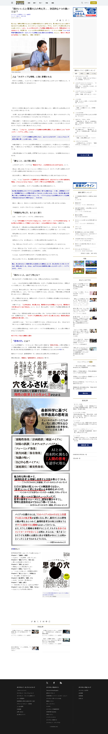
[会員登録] (93, 2)
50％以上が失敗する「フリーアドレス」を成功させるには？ (85, 382)
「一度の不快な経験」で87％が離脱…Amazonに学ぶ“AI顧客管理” (85, 366)
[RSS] (61, 683)
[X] (47, 683)
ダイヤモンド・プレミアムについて (25, 693)
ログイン (87, 2)
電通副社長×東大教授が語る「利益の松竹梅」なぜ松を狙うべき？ (85, 388)
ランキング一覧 (85, 155)
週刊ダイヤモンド (50, 693)
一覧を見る (85, 393)
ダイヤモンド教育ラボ (51, 720)
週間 (88, 73)
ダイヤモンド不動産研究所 (52, 709)
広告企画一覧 (76, 458)
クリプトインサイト (51, 717)
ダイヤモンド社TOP (83, 690)
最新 (76, 73)
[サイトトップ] (20, 2)
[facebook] (54, 683)
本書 (60, 349)
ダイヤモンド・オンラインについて (26, 687)
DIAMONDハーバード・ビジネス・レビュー (56, 695)
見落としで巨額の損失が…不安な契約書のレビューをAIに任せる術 (85, 371)
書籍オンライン (50, 701)
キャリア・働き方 (15, 16)
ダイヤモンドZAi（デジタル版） (54, 698)
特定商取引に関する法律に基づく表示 (26, 701)
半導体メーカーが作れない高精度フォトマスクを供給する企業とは (85, 377)
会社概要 (81, 693)
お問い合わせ (20, 712)
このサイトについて (21, 690)
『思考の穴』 (18, 341)
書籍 (53, 3)
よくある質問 (20, 706)
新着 (29, 3)
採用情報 (81, 695)
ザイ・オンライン (50, 703)
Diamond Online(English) (52, 690)
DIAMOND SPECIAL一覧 (80, 454)
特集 (47, 3)
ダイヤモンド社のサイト (52, 687)
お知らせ (81, 698)
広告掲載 (19, 709)
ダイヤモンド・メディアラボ (53, 722)
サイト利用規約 (20, 698)
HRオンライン (49, 714)
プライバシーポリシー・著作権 (24, 703)
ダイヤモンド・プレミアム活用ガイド (26, 695)
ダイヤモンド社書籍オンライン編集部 (20, 14)
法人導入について (21, 714)
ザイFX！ (48, 706)
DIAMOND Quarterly (51, 712)
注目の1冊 (23, 16)
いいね (94, 73)
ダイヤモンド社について (85, 687)
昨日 (82, 73)
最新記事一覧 (85, 445)
